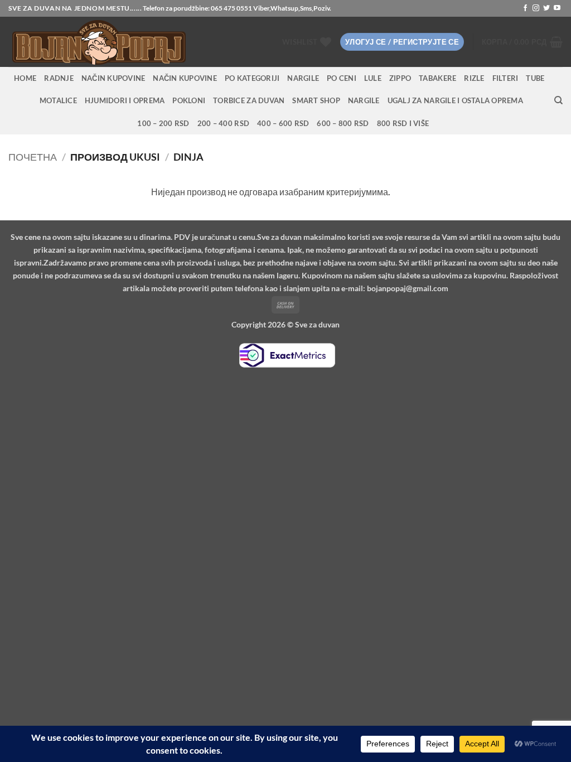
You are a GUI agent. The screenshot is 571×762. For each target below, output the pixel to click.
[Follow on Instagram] (536, 8)
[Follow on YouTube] (557, 8)
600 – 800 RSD (343, 123)
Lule (372, 78)
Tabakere (437, 78)
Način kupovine (113, 78)
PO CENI (341, 78)
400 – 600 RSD (283, 123)
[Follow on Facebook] (525, 8)
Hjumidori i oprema (125, 100)
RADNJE (59, 78)
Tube (535, 78)
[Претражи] (558, 100)
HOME (25, 78)
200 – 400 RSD (223, 123)
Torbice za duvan (248, 100)
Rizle (474, 78)
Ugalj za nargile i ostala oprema (455, 100)
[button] (402, 42)
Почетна (32, 157)
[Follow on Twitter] (546, 8)
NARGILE (303, 78)
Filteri (505, 78)
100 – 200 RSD (163, 123)
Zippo (400, 78)
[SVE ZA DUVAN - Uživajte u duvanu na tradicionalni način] (128, 42)
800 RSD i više (403, 123)
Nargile (364, 100)
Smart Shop (316, 100)
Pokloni (188, 100)
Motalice (58, 100)
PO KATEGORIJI (252, 78)
